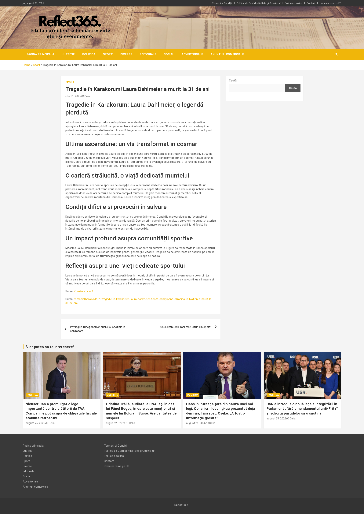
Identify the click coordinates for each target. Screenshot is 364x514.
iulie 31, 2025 (73, 96)
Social (169, 54)
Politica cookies (293, 3)
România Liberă (83, 291)
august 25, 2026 (35, 423)
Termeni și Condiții (222, 3)
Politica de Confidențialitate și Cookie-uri (259, 3)
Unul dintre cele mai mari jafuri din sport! (185, 327)
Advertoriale (192, 54)
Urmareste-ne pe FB (330, 3)
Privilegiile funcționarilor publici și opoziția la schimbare (97, 329)
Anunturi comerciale (227, 54)
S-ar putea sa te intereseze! (49, 347)
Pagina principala (40, 54)
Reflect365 (181, 505)
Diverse (126, 54)
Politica (88, 54)
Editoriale (148, 54)
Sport (108, 54)
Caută (233, 80)
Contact (311, 3)
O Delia (86, 96)
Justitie (68, 54)
